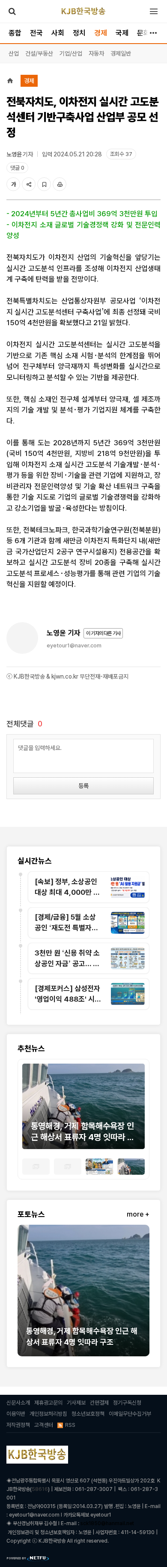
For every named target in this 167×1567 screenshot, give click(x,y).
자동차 (96, 53)
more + (138, 1214)
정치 (79, 33)
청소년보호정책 (88, 1414)
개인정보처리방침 (48, 1414)
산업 (14, 53)
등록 (83, 785)
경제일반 (120, 53)
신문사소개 (18, 1402)
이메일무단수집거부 (130, 1414)
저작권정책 (18, 1425)
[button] (28, 1111)
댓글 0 (17, 168)
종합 (15, 33)
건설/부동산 (39, 53)
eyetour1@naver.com (74, 645)
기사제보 (76, 1402)
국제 (122, 33)
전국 (36, 33)
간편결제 (99, 1402)
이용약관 (15, 1414)
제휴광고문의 (48, 1402)
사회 (57, 33)
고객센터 (43, 1425)
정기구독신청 (127, 1402)
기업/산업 (71, 53)
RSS (70, 1425)
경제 (100, 33)
